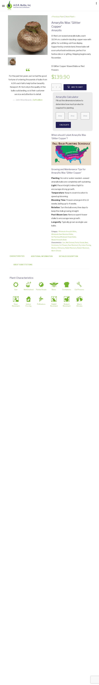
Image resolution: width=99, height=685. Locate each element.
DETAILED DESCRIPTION (68, 256)
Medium (54, 248)
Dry (80, 245)
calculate (64, 125)
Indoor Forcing (86, 245)
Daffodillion (37, 100)
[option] (28, 35)
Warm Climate (56, 251)
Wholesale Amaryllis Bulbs (67, 231)
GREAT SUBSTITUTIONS (22, 265)
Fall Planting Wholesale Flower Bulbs (63, 237)
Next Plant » (70, 17)
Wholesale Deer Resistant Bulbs (62, 234)
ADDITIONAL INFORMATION (42, 256)
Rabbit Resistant (71, 248)
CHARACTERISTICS (17, 256)
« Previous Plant (57, 17)
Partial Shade (79, 242)
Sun (63, 242)
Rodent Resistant (83, 248)
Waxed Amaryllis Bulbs (59, 240)
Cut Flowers (63, 245)
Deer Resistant (73, 245)
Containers (55, 245)
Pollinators (61, 248)
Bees (86, 242)
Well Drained (70, 242)
